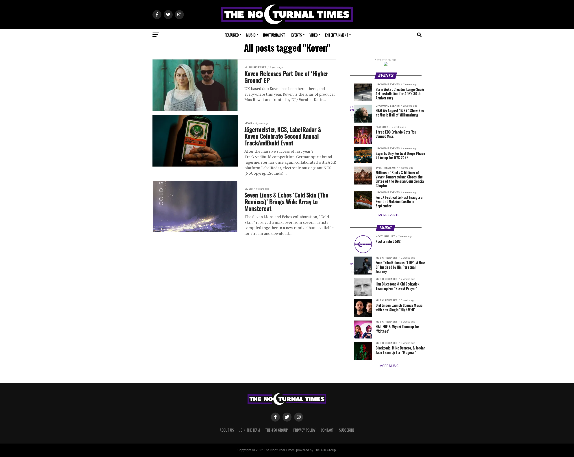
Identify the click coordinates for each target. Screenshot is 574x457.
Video (313, 35)
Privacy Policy (304, 430)
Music (251, 35)
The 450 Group (276, 430)
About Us (227, 430)
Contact (327, 430)
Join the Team (249, 430)
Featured (232, 35)
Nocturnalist (274, 35)
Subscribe (346, 430)
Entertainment (336, 35)
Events (296, 35)
